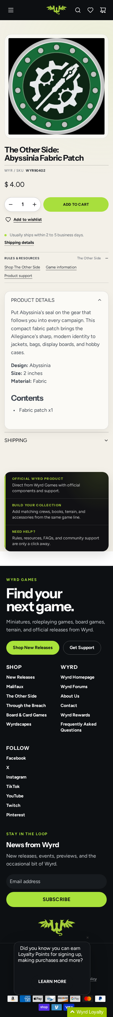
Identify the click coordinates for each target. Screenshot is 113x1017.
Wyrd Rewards (75, 715)
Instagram (16, 777)
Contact (69, 705)
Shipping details (19, 242)
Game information (61, 267)
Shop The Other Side (22, 267)
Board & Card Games (26, 715)
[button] (60, 1012)
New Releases (20, 677)
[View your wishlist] (90, 10)
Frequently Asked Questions (78, 727)
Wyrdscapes (18, 724)
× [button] (87, 937)
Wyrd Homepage (77, 677)
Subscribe (56, 899)
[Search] (78, 10)
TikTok (13, 786)
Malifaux (15, 686)
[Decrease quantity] (11, 204)
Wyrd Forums (74, 686)
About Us (70, 696)
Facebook (16, 758)
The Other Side (21, 696)
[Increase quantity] (34, 204)
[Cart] (103, 10)
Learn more (52, 981)
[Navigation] (11, 10)
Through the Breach (26, 705)
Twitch (13, 805)
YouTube (15, 796)
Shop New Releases (33, 647)
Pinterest (15, 815)
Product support (18, 275)
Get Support (82, 647)
